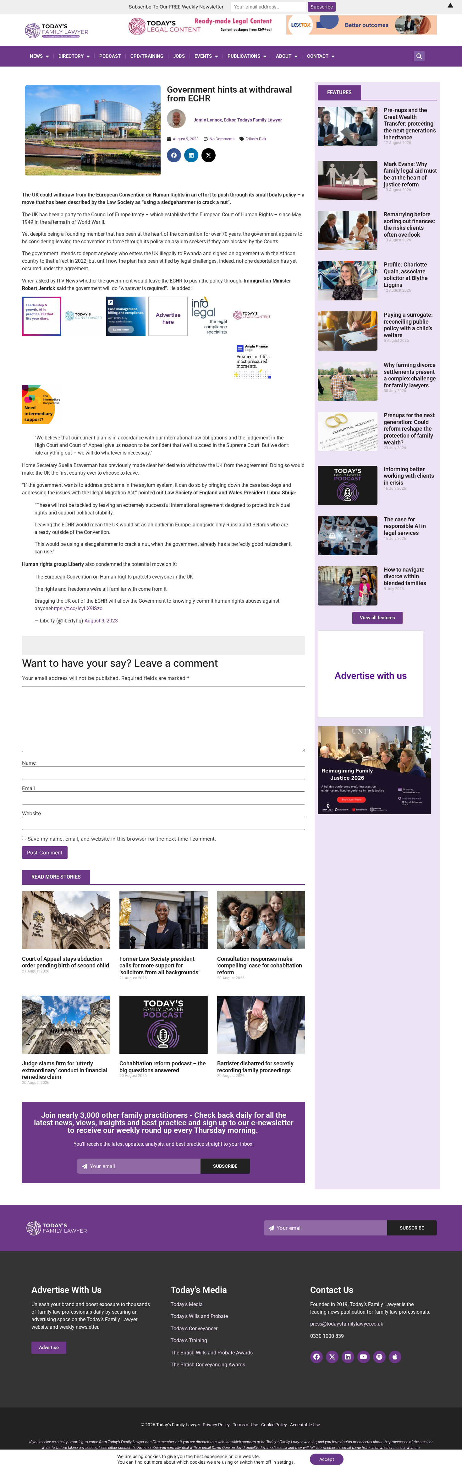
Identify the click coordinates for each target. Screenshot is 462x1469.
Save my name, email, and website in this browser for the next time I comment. (122, 838)
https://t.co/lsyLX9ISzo (76, 608)
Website (31, 813)
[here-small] (168, 334)
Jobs (179, 56)
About (283, 56)
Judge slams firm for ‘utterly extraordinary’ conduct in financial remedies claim (64, 1070)
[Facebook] (316, 1357)
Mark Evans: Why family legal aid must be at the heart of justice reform (410, 174)
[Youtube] (363, 1357)
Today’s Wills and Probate (199, 1316)
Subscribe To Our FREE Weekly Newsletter (176, 7)
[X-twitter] (332, 1357)
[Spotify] (379, 1357)
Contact (317, 56)
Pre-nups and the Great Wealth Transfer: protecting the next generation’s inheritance (410, 123)
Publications (244, 56)
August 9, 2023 (101, 621)
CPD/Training (146, 56)
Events (203, 56)
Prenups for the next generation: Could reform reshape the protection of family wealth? (409, 428)
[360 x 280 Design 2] (374, 812)
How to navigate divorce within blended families (405, 576)
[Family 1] (126, 334)
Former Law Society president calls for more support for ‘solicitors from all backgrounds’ (159, 965)
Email (28, 788)
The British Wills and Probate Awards (212, 1353)
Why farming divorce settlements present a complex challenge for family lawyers (410, 375)
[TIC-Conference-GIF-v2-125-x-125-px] (41, 422)
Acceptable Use (305, 1424)
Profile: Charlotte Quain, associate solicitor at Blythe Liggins (406, 274)
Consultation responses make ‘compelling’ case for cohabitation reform (259, 965)
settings (285, 1462)
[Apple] (395, 1357)
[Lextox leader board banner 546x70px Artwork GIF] (361, 33)
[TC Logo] (83, 334)
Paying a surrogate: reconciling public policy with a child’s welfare (408, 324)
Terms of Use (245, 1424)
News (36, 56)
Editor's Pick (255, 139)
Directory (71, 56)
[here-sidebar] (370, 716)
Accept (326, 1459)
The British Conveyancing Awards (208, 1365)
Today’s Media (187, 1304)
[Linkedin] (348, 1357)
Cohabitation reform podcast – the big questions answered (162, 1067)
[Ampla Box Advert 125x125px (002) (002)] (252, 378)
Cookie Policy (274, 1424)
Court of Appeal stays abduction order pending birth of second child (65, 962)
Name (29, 762)
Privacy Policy (216, 1424)
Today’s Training (189, 1340)
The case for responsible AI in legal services (405, 526)
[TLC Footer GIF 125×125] (41, 334)
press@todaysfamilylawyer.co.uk (346, 1324)
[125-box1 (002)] (210, 334)
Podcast (110, 56)
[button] (174, 155)
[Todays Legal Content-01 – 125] (252, 334)
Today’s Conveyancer (194, 1329)
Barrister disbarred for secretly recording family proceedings (255, 1067)
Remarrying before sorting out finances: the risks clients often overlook (409, 224)
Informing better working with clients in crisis (409, 476)
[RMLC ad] (202, 33)
